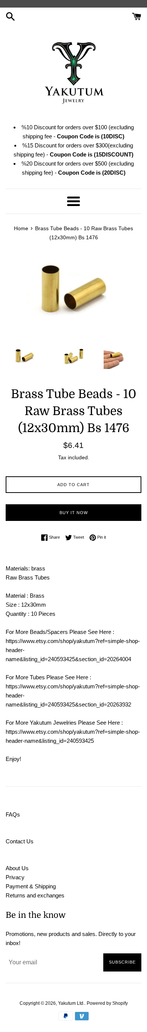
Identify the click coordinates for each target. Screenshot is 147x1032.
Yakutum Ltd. (71, 1003)
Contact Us (20, 841)
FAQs (13, 814)
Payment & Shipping (31, 886)
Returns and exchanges (35, 895)
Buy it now (74, 512)
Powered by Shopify (107, 1003)
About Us (17, 868)
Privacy (15, 877)
